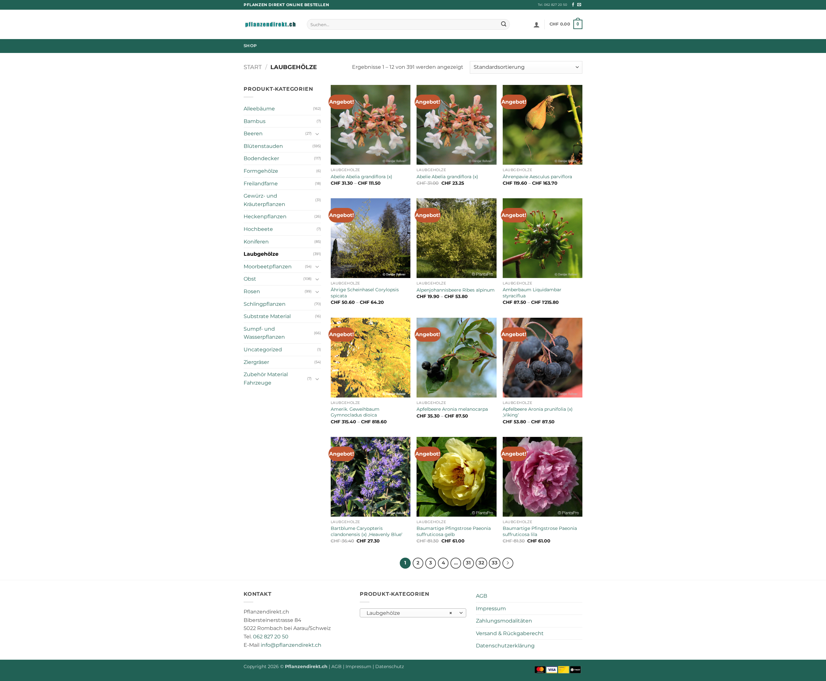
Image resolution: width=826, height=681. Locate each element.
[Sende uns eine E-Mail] (579, 5)
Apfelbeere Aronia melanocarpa (452, 409)
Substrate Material (267, 316)
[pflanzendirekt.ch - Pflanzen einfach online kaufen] (270, 24)
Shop (250, 45)
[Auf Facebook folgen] (573, 5)
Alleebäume (259, 109)
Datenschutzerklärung (505, 646)
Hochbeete (258, 229)
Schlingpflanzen (265, 304)
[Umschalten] (317, 134)
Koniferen (256, 242)
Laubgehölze (261, 254)
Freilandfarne (261, 184)
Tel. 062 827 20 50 (552, 4)
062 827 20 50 (270, 637)
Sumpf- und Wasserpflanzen (264, 333)
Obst (250, 279)
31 (468, 563)
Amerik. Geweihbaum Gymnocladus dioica (355, 412)
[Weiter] (507, 563)
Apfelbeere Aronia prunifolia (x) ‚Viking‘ (538, 412)
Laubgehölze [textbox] (410, 613)
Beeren (253, 133)
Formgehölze (261, 171)
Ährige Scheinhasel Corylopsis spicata (365, 293)
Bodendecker (261, 158)
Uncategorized (263, 349)
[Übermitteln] (503, 24)
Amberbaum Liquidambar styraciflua (532, 293)
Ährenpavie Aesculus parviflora (537, 177)
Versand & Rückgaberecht (510, 633)
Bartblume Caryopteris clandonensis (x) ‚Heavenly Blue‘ (366, 531)
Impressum (491, 608)
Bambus (255, 121)
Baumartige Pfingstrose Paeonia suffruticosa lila (540, 531)
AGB (481, 596)
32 (481, 563)
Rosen (252, 291)
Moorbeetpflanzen (268, 266)
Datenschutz (389, 666)
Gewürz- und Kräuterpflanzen (264, 200)
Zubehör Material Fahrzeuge (266, 378)
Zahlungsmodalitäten (504, 621)
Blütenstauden (263, 146)
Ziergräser (256, 362)
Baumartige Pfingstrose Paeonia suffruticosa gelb (454, 531)
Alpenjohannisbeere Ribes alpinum (456, 290)
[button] (536, 24)
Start (253, 67)
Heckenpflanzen (265, 216)
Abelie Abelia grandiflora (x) (361, 177)
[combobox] (413, 612)
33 (495, 563)
